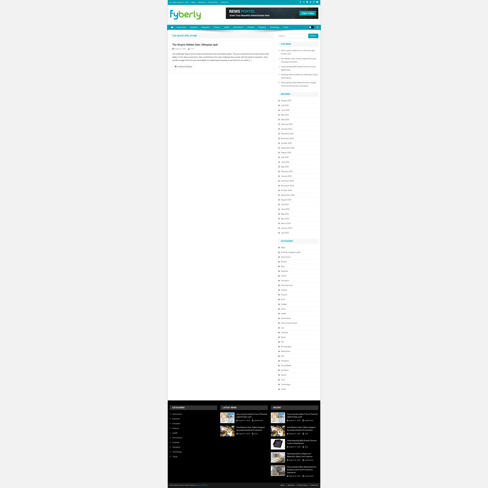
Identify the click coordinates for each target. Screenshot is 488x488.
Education (206, 27)
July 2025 (285, 157)
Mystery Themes (201, 485)
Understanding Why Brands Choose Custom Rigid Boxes (298, 68)
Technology (274, 27)
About (193, 2)
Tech (283, 380)
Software (285, 370)
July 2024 (285, 204)
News (283, 337)
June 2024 (285, 209)
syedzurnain (258, 420)
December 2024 (287, 181)
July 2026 (285, 105)
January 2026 (286, 129)
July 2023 (285, 233)
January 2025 (286, 176)
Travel (285, 27)
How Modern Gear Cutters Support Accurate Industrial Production (298, 60)
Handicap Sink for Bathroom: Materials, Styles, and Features (299, 76)
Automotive (181, 27)
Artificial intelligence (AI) (290, 252)
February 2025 (287, 171)
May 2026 (285, 115)
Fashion (284, 290)
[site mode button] (311, 27)
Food (283, 299)
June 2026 (285, 110)
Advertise (201, 2)
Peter (192, 49)
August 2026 (286, 101)
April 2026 (285, 120)
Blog (283, 266)
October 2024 (286, 190)
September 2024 (288, 195)
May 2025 (285, 167)
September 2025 (288, 148)
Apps (283, 247)
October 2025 (286, 143)
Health (226, 27)
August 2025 (286, 153)
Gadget (284, 304)
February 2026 (287, 124)
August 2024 (286, 200)
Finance (217, 27)
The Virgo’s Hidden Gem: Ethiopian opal (195, 44)
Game (283, 309)
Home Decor (238, 27)
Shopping (262, 27)
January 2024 (286, 228)
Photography (286, 347)
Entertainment (287, 285)
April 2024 (285, 219)
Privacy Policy (213, 2)
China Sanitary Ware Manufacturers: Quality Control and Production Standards (298, 84)
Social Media (286, 366)
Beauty (284, 262)
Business (194, 27)
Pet (282, 342)
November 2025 (287, 138)
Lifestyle (250, 27)
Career (283, 276)
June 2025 (285, 162)
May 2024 (285, 214)
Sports (283, 375)
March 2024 (286, 223)
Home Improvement (289, 323)
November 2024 (287, 186)
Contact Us (225, 2)
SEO (282, 356)
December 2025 (287, 134)
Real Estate (285, 351)
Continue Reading (185, 67)
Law (282, 328)
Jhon (256, 434)
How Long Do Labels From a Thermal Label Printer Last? (298, 52)
